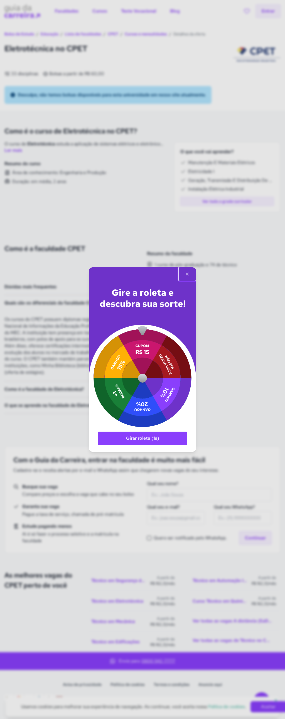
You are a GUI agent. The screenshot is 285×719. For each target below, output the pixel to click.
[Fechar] (187, 274)
